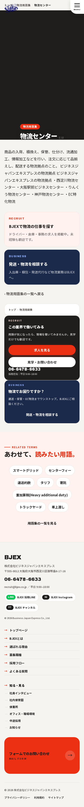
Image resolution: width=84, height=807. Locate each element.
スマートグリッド (26, 470)
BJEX (12, 557)
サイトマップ (56, 797)
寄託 (63, 482)
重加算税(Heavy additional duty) (42, 494)
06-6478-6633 (22, 579)
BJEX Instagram (59, 597)
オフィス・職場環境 (20, 714)
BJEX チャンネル (21, 607)
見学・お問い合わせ (42, 362)
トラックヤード (30, 507)
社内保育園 (14, 700)
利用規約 (39, 797)
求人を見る (42, 350)
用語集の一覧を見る (42, 523)
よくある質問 (16, 671)
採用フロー (14, 663)
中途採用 (13, 721)
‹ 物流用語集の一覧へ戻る (24, 293)
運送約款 (24, 482)
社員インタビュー (18, 693)
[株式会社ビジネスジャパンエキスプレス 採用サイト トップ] (11, 6)
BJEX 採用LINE (21, 597)
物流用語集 (30, 126)
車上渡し (58, 507)
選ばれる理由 (16, 646)
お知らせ (13, 727)
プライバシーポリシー (17, 797)
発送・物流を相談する (42, 414)
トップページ (16, 630)
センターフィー (60, 470)
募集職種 (13, 655)
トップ (12, 309)
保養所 (11, 707)
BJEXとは (13, 638)
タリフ (45, 482)
